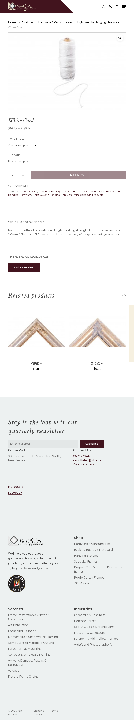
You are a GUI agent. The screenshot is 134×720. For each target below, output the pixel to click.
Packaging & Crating (22, 631)
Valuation (14, 670)
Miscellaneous (82, 194)
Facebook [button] (15, 492)
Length (15, 155)
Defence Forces (85, 621)
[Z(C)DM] (97, 331)
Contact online (83, 464)
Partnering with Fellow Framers (96, 638)
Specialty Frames (85, 561)
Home (12, 22)
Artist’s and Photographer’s (93, 644)
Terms (54, 710)
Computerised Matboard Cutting (31, 642)
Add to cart (78, 175)
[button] (124, 6)
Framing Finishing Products (55, 191)
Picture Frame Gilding (23, 676)
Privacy (38, 714)
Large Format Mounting (25, 648)
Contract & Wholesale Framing (29, 654)
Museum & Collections (89, 632)
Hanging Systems (86, 555)
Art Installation (18, 625)
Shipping (39, 710)
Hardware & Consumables (55, 22)
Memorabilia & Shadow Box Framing (33, 637)
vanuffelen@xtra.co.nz (89, 460)
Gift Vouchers (83, 583)
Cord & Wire (30, 191)
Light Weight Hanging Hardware (98, 22)
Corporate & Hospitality (90, 615)
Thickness (17, 139)
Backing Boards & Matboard (93, 549)
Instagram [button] (15, 486)
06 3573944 (81, 456)
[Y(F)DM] (36, 331)
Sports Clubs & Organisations (94, 626)
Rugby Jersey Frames (89, 577)
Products (27, 22)
